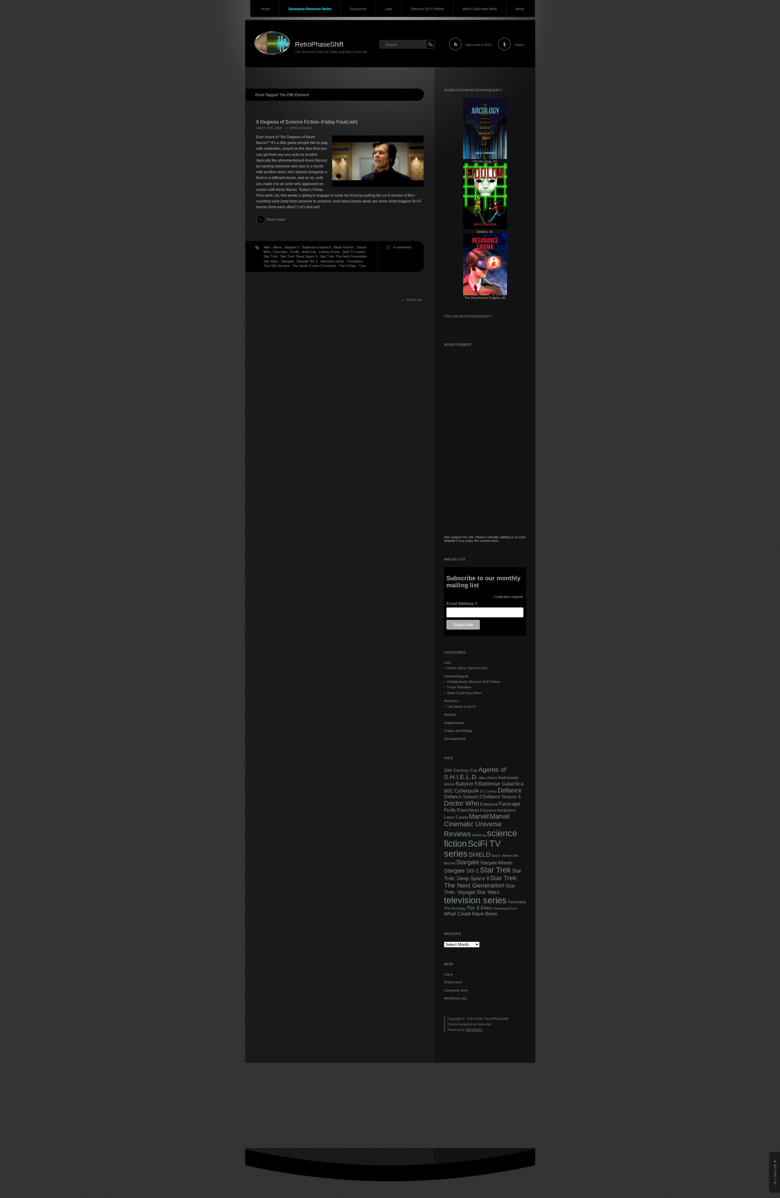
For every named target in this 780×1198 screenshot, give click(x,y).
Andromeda (508, 777)
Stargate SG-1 (307, 261)
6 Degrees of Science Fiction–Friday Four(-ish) (306, 122)
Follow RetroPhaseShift (468, 316)
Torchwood (501, 908)
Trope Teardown (459, 687)
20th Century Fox (460, 770)
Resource (451, 701)
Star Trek (271, 256)
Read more (276, 219)
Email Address (461, 603)
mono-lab (484, 1024)
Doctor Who (461, 803)
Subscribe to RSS (478, 45)
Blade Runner (344, 247)
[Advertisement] (485, 444)
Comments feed (455, 990)
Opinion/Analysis (456, 676)
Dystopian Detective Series (310, 9)
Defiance (510, 790)
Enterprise (489, 804)
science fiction (329, 252)
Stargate (287, 261)
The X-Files (347, 266)
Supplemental (454, 723)
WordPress (474, 1029)
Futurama (488, 810)
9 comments (402, 247)
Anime (449, 784)
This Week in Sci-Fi (461, 706)
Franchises (468, 810)
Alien (267, 247)
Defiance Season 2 (463, 796)
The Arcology (455, 908)
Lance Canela (456, 817)
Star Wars (271, 261)
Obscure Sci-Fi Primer (427, 9)
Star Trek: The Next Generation (343, 256)
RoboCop (309, 252)
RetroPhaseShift (319, 44)
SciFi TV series (353, 252)
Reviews (450, 714)
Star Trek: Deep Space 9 (298, 256)
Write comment (300, 128)
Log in (448, 974)
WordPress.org (455, 998)
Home (265, 9)
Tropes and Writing (458, 731)
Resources (358, 9)
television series (332, 261)
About (520, 9)
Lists (388, 9)
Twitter (519, 45)
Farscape (280, 252)
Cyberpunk (466, 791)
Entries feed (453, 982)
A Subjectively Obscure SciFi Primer (473, 681)
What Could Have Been (480, 9)
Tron (362, 266)
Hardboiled (506, 810)
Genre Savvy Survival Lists (467, 668)
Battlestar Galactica (316, 247)
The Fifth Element (276, 266)
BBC (448, 790)
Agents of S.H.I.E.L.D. (475, 773)
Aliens (277, 247)
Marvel (479, 816)
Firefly (294, 252)
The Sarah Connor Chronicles (314, 266)
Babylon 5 (292, 247)
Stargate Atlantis (496, 862)
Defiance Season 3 (501, 796)
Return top (414, 299)
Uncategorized (455, 738)
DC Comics (488, 791)
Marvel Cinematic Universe (476, 820)
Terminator (355, 261)
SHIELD (479, 854)
